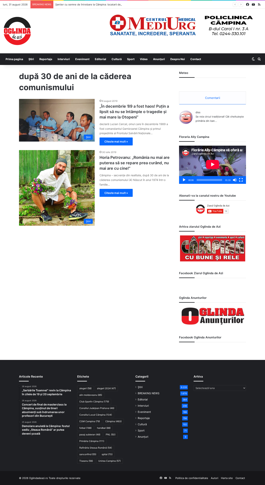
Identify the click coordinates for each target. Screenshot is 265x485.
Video (144, 59)
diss (198, 112)
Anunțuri (159, 59)
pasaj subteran (89, 434)
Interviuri (64, 59)
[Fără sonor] (235, 180)
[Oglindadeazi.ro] (17, 31)
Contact (195, 59)
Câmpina (113, 421)
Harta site (227, 478)
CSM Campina (89, 421)
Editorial (100, 59)
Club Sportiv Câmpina (94, 401)
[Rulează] (184, 180)
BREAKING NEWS (148, 393)
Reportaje (45, 59)
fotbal (85, 427)
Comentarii (212, 98)
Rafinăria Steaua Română (95, 447)
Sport (130, 59)
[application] (212, 165)
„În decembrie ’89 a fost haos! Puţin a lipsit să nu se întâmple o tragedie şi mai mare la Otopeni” (134, 111)
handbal (104, 427)
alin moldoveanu (90, 394)
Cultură (117, 59)
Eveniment (82, 59)
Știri (31, 59)
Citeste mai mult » (116, 141)
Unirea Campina (109, 460)
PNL (110, 434)
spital (107, 454)
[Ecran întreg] (241, 180)
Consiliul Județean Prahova (96, 408)
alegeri (85, 388)
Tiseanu (86, 460)
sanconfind (87, 454)
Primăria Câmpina (91, 441)
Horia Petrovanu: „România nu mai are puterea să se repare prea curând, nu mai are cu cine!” (135, 163)
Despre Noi (177, 59)
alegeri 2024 (106, 388)
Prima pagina (14, 59)
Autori (214, 478)
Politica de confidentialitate (191, 478)
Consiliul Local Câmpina (95, 414)
